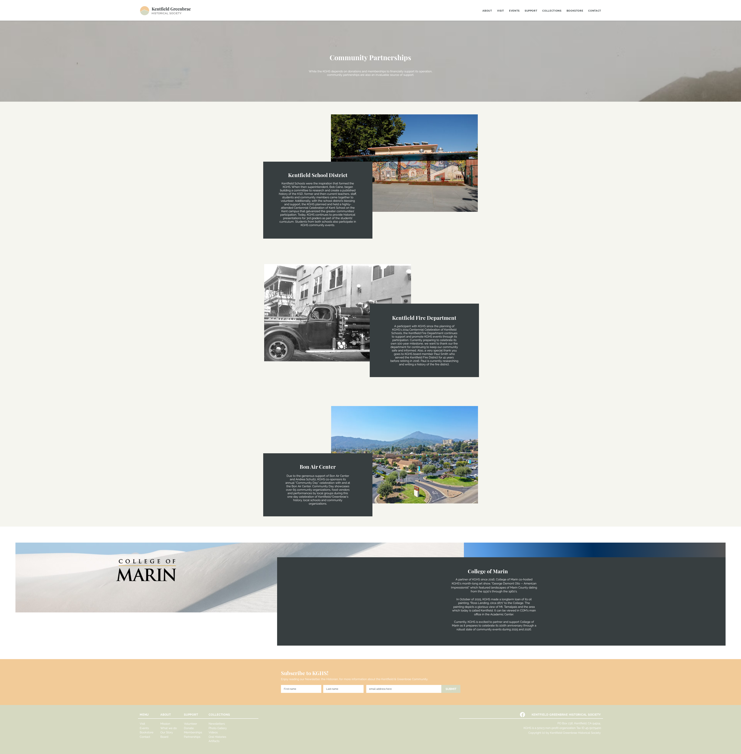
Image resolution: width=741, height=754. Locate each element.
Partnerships (192, 737)
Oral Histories (217, 737)
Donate (189, 728)
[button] (487, 11)
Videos (213, 732)
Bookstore (146, 732)
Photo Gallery (218, 728)
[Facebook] (522, 714)
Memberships (193, 732)
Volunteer (190, 723)
